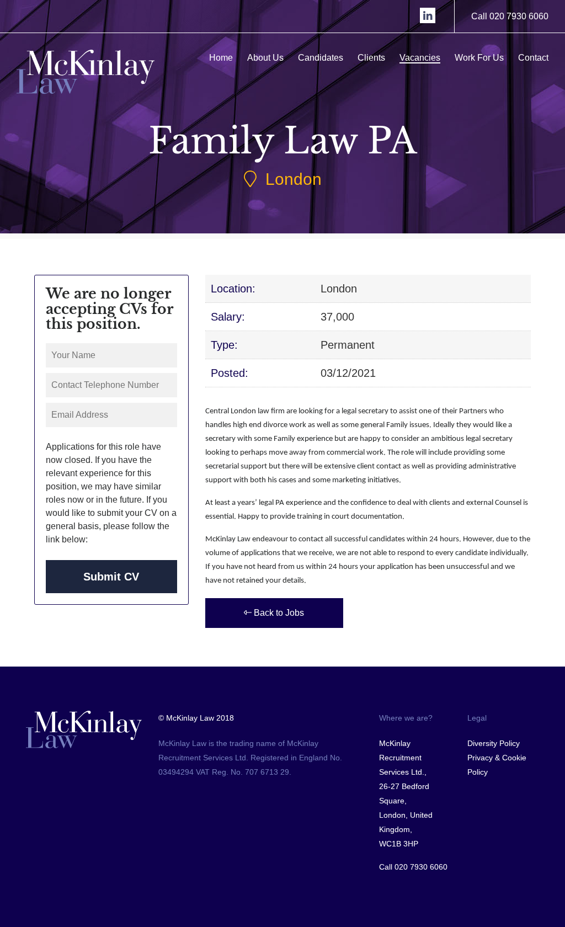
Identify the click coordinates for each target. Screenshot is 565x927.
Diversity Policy (493, 743)
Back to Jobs (278, 612)
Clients (371, 57)
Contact (533, 57)
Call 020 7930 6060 (509, 16)
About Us (265, 57)
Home (221, 57)
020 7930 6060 (421, 866)
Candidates (320, 57)
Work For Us (479, 57)
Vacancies (419, 57)
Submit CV (111, 577)
